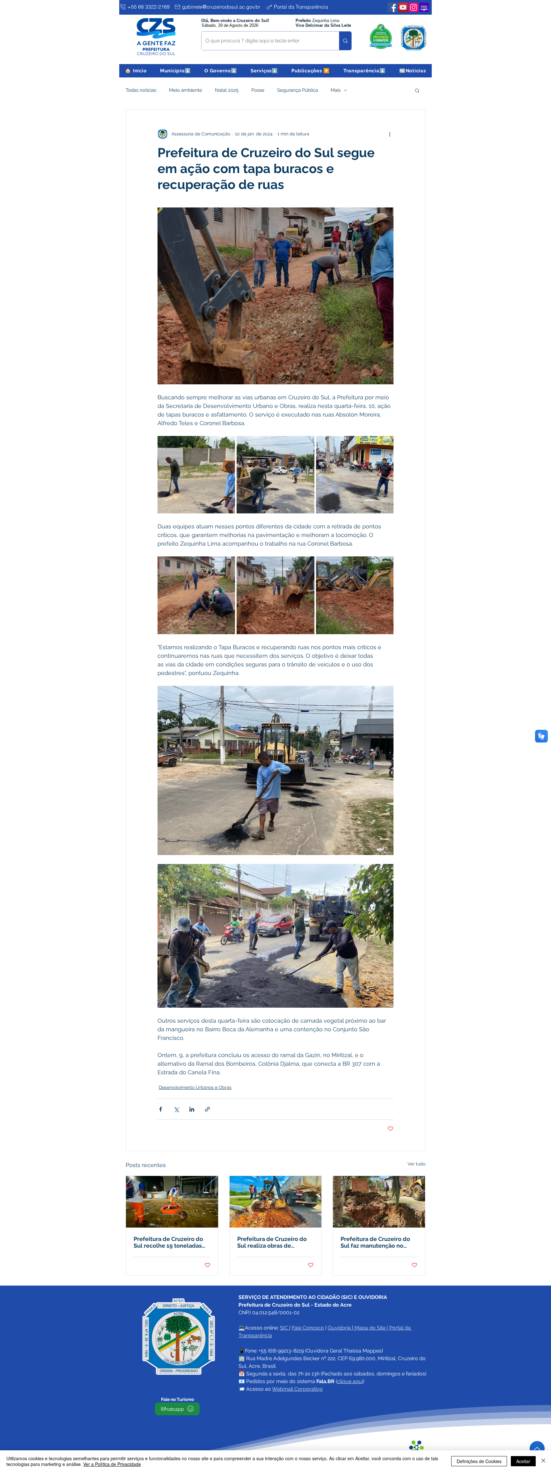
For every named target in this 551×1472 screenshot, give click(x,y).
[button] (175, 70)
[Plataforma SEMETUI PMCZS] (424, 7)
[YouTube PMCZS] (403, 7)
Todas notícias (141, 90)
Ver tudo (416, 1163)
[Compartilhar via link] (207, 1109)
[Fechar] (543, 1461)
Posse (257, 90)
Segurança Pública (297, 90)
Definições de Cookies (479, 1461)
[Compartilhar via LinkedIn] (192, 1109)
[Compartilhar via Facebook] (161, 1109)
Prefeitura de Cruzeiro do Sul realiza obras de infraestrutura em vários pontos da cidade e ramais (273, 1242)
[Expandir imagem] (196, 474)
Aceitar (523, 1461)
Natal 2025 (227, 90)
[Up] (537, 1448)
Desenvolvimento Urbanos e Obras (195, 1087)
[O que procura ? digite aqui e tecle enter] (345, 41)
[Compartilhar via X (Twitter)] (176, 1109)
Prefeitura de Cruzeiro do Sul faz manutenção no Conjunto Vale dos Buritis (375, 1242)
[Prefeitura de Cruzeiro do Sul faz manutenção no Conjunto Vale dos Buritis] (379, 1202)
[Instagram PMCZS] (413, 7)
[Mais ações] (389, 134)
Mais (336, 90)
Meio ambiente (185, 90)
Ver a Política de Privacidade (112, 1464)
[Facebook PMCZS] (392, 7)
